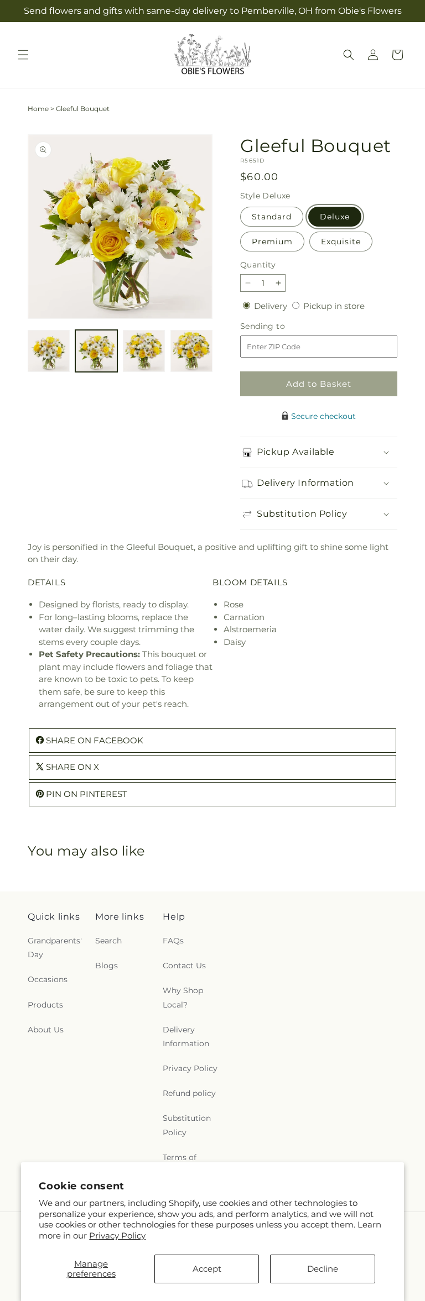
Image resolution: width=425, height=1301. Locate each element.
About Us (46, 1030)
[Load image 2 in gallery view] (96, 351)
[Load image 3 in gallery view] (144, 351)
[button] (23, 55)
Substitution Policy (187, 1125)
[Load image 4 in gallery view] (191, 351)
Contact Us (184, 965)
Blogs (106, 965)
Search (108, 941)
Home (38, 108)
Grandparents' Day (55, 947)
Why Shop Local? (183, 997)
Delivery (271, 306)
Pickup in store (334, 306)
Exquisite (341, 241)
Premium (272, 241)
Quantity (258, 265)
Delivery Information (186, 1036)
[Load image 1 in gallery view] (49, 351)
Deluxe (335, 217)
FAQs (173, 941)
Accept (207, 1268)
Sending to (279, 326)
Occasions (48, 979)
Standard (272, 217)
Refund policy (189, 1093)
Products (45, 1005)
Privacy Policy (117, 1235)
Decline (322, 1268)
